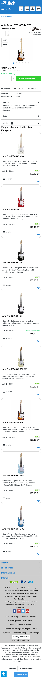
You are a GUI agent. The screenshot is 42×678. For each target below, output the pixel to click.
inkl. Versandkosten (15, 71)
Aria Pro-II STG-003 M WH (13, 156)
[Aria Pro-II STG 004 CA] (21, 197)
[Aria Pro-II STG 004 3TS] (21, 410)
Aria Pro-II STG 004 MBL (13, 529)
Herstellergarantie (14, 621)
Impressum (6, 633)
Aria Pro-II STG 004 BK (12, 316)
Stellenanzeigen (34, 633)
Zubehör (7, 123)
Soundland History (19, 633)
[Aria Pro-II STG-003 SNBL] (21, 463)
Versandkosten (9, 591)
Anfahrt (32, 617)
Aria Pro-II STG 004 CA (12, 209)
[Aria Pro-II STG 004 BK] (21, 303)
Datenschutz (27, 621)
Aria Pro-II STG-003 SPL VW (14, 369)
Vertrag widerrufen (21, 637)
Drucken (20, 88)
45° (5, 40)
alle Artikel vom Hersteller (35, 33)
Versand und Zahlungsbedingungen (17, 629)
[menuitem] (6, 8)
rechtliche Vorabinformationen (20, 625)
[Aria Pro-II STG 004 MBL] (21, 516)
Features (5, 102)
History (5, 116)
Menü (8, 8)
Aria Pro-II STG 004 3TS (12, 422)
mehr (8, 110)
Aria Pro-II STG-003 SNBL (13, 475)
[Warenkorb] (38, 8)
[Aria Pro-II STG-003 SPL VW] (21, 356)
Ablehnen (12, 668)
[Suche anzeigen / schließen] (21, 8)
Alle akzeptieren (26, 668)
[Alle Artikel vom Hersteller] (35, 29)
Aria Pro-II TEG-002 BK (12, 262)
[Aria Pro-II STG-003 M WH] (21, 143)
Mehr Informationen (21, 661)
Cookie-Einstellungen (12, 617)
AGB (33, 629)
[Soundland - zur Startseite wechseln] (8, 3)
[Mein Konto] (32, 8)
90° (5, 44)
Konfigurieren (21, 674)
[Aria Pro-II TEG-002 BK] (21, 250)
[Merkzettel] (26, 8)
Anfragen (34, 88)
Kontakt (25, 617)
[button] (4, 674)
